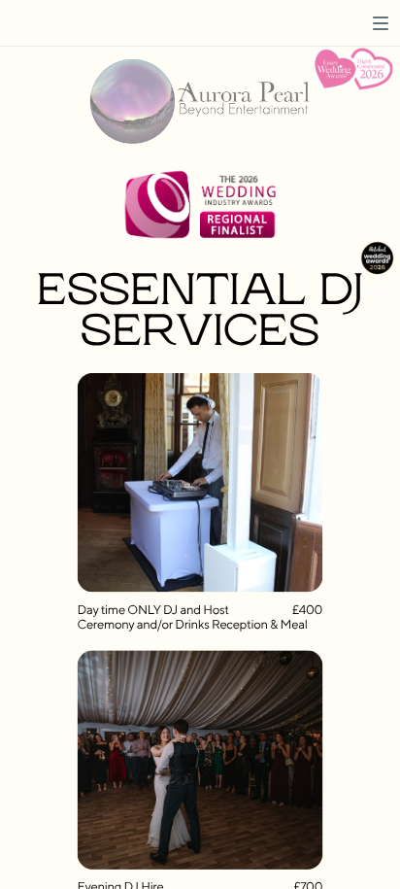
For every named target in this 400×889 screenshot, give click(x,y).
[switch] (380, 23)
